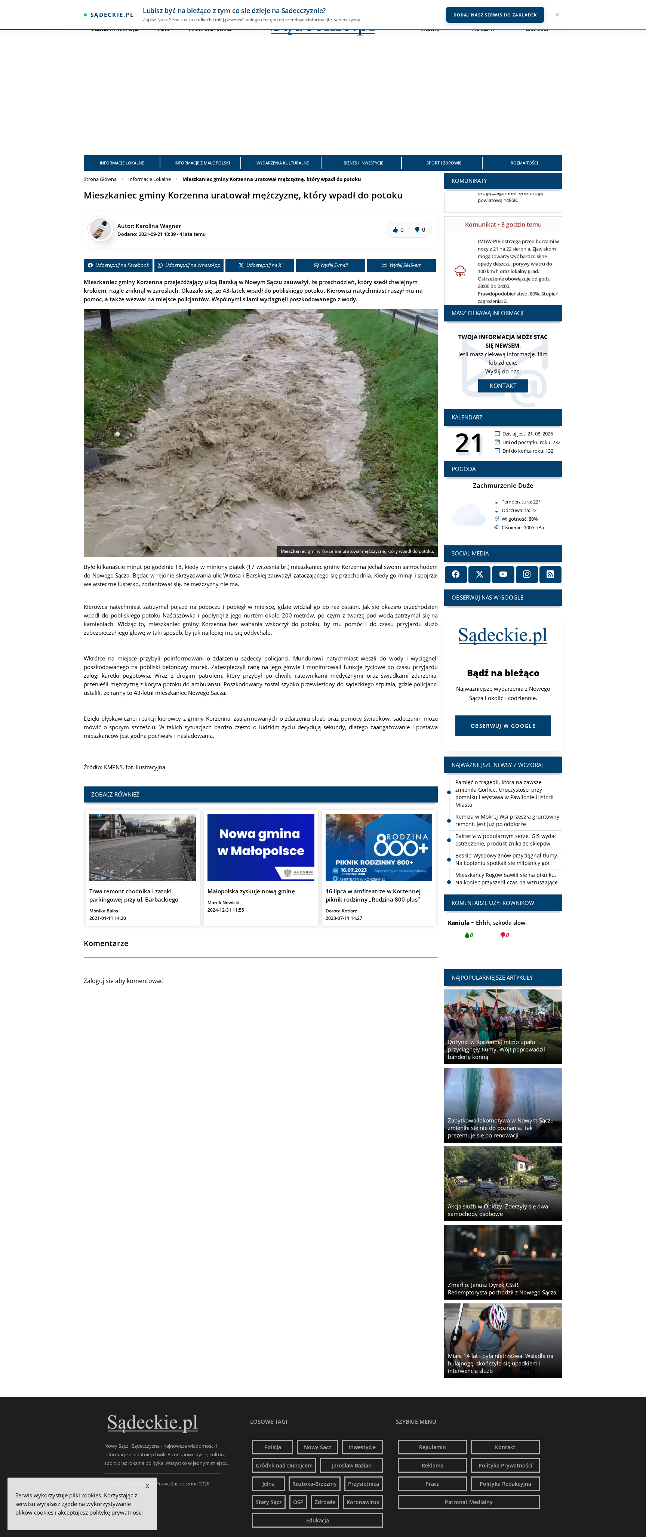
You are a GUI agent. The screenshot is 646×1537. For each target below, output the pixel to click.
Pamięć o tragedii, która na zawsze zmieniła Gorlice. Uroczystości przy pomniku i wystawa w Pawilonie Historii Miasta (504, 793)
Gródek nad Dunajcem (284, 1465)
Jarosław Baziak (351, 1465)
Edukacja (317, 1520)
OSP (298, 1502)
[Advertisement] (323, 98)
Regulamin (432, 1447)
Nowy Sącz (317, 1447)
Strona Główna (100, 179)
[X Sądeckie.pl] (479, 574)
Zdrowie (325, 1502)
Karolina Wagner (158, 226)
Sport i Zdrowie (444, 163)
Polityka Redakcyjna (505, 1483)
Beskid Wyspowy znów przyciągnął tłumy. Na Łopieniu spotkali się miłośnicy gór (507, 859)
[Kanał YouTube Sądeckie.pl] (503, 574)
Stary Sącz (269, 1502)
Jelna (268, 1483)
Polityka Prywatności (505, 1465)
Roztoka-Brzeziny (314, 1483)
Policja (272, 1447)
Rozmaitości (524, 163)
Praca (432, 1483)
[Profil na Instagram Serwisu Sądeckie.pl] (527, 574)
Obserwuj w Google (503, 725)
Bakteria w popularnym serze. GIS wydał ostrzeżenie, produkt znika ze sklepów (505, 839)
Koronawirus (363, 1502)
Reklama (432, 1465)
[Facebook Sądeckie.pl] (456, 574)
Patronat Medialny (469, 1502)
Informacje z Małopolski (202, 163)
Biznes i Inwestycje (363, 163)
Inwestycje (362, 1447)
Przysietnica (363, 1483)
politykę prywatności (116, 1512)
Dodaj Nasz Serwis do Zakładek (495, 15)
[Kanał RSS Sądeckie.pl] (550, 574)
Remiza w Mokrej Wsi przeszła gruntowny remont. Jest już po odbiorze (507, 820)
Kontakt (503, 386)
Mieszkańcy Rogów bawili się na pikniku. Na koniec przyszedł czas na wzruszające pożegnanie (506, 882)
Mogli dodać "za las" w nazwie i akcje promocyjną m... (503, 933)
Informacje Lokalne (122, 163)
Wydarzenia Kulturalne (282, 163)
